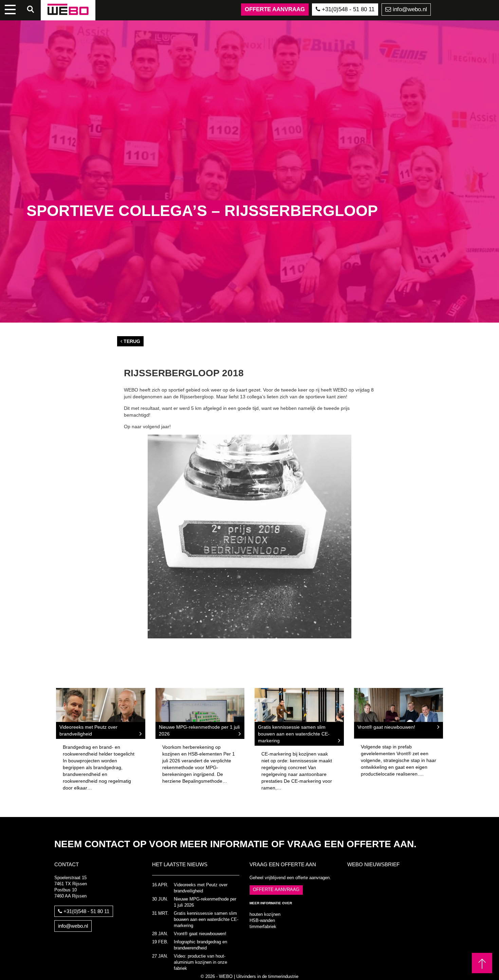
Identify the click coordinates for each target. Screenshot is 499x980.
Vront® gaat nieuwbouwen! (200, 933)
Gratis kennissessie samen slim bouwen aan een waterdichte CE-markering (206, 919)
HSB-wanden (262, 920)
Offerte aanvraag (275, 9)
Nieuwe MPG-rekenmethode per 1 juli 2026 (205, 902)
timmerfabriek (263, 926)
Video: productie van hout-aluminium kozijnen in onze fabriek (200, 962)
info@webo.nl (409, 9)
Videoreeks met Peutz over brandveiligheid (200, 888)
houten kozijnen (265, 914)
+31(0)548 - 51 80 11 (347, 9)
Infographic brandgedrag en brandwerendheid (200, 945)
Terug (131, 341)
